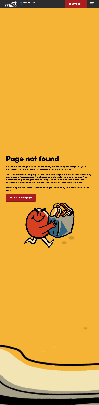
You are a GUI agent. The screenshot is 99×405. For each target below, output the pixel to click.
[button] (76, 4)
